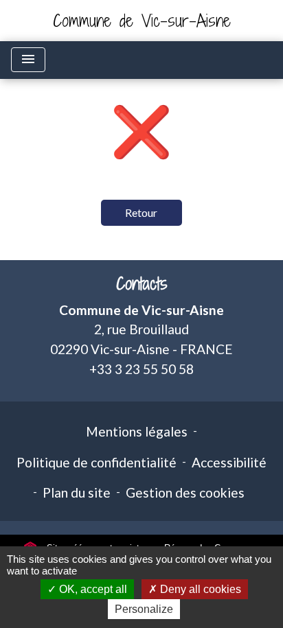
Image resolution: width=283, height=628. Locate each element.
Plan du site (77, 492)
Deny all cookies (199, 589)
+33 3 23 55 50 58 (141, 369)
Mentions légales (137, 431)
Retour (141, 212)
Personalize (144, 609)
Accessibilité (229, 462)
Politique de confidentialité (96, 462)
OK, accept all (91, 589)
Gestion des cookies (185, 492)
